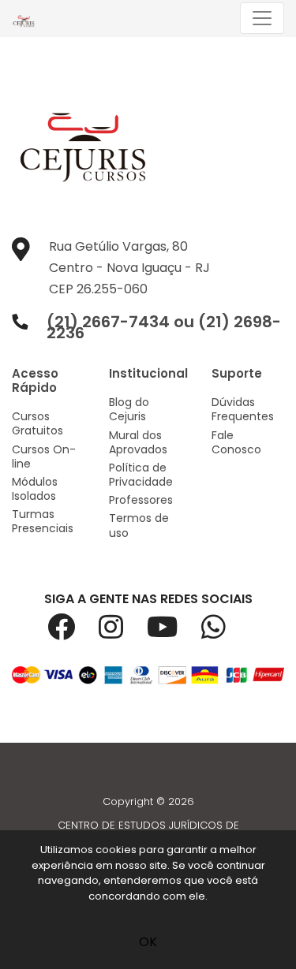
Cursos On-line (44, 456)
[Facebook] (73, 633)
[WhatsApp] (225, 633)
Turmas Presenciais (42, 521)
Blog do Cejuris (129, 409)
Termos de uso (139, 525)
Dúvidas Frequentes (243, 409)
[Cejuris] (27, 18)
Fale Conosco (236, 442)
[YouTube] (174, 633)
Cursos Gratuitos (37, 423)
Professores (141, 500)
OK (148, 942)
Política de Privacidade (141, 475)
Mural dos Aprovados (138, 442)
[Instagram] (123, 633)
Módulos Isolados (35, 489)
